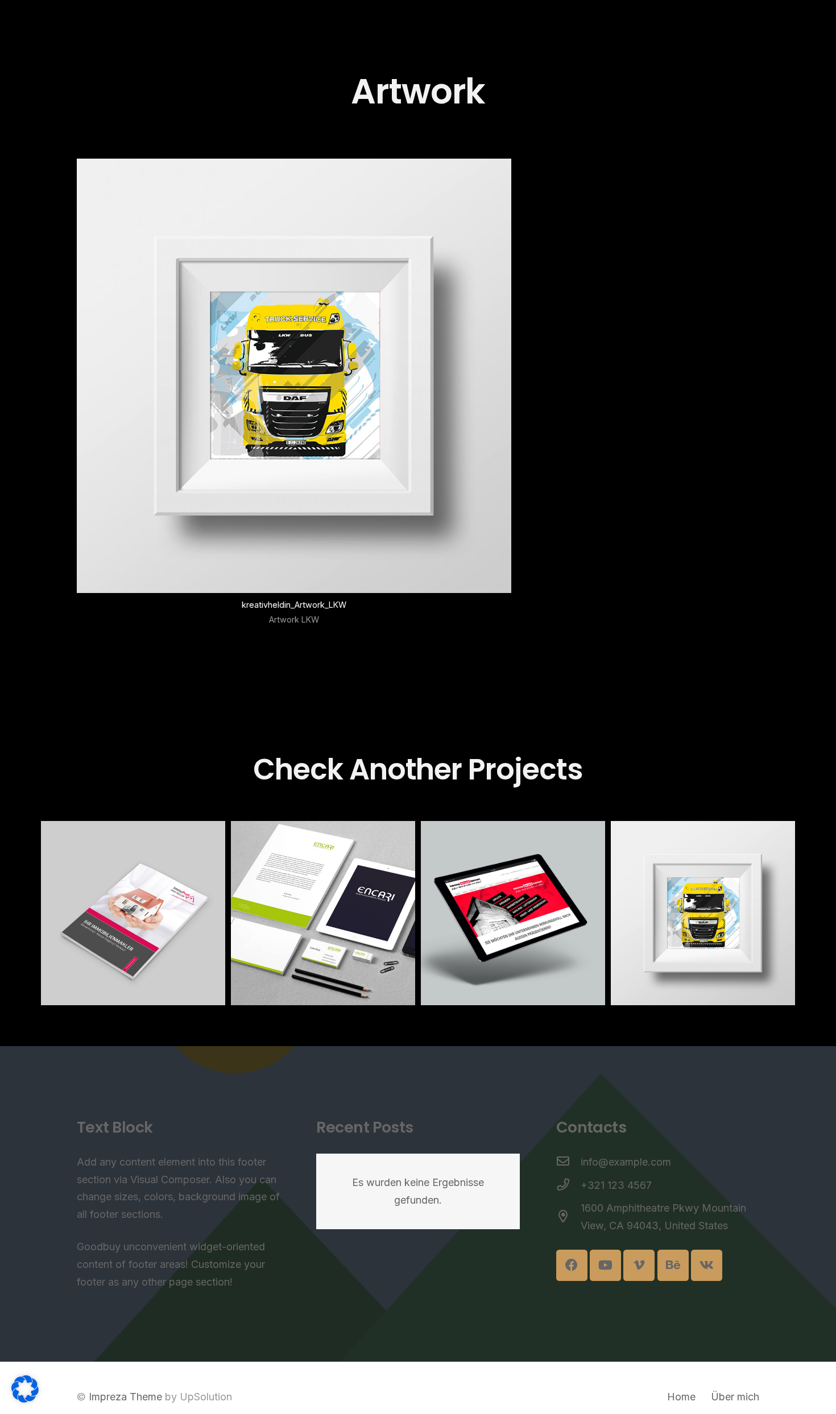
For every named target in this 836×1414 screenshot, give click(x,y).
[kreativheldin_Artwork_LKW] (294, 398)
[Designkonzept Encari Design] (323, 913)
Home (681, 1397)
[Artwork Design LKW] (703, 913)
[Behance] (673, 1265)
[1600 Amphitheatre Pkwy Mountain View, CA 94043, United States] (568, 1217)
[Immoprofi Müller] (133, 913)
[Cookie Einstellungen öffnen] (25, 1399)
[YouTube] (605, 1265)
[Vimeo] (639, 1265)
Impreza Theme (125, 1397)
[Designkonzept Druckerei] (513, 913)
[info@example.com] (568, 1162)
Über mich (735, 1397)
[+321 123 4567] (568, 1186)
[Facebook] (571, 1265)
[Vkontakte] (706, 1265)
